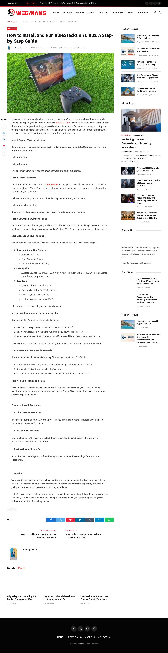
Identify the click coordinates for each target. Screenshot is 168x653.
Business (67, 12)
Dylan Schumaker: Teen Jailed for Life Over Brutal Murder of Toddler (148, 281)
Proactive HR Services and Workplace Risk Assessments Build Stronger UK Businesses (69, 3)
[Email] (4, 152)
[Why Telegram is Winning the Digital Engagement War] (23, 583)
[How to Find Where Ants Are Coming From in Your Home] (97, 583)
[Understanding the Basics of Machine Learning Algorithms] (128, 183)
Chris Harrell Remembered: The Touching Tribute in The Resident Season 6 (147, 298)
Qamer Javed (140, 135)
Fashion (80, 12)
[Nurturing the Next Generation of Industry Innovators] (141, 120)
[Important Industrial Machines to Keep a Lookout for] (60, 583)
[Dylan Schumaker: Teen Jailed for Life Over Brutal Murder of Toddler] (128, 281)
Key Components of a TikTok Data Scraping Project (146, 63)
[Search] (159, 12)
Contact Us (142, 12)
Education (126, 135)
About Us (90, 637)
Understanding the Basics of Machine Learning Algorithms (148, 183)
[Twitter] (4, 132)
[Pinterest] (4, 146)
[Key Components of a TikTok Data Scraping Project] (128, 64)
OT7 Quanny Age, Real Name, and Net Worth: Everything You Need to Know (147, 199)
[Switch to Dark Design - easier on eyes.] (155, 12)
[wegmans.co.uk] (27, 12)
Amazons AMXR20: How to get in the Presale (148, 169)
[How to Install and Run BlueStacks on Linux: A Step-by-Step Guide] (60, 83)
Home (56, 12)
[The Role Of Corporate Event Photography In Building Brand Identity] (128, 215)
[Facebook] (4, 126)
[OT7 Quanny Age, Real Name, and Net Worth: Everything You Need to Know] (128, 198)
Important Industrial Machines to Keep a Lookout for (59, 597)
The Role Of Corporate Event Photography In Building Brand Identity (147, 215)
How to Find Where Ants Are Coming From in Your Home (94, 597)
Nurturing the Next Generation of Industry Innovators (136, 143)
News (130, 12)
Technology (117, 12)
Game (91, 12)
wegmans (79, 644)
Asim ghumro (20, 48)
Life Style (102, 12)
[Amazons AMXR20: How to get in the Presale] (128, 171)
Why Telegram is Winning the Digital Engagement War (21, 597)
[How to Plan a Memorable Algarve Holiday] (128, 38)
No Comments (66, 48)
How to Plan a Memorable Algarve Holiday (148, 36)
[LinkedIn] (4, 139)
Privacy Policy (74, 637)
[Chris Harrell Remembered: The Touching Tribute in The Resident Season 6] (128, 297)
